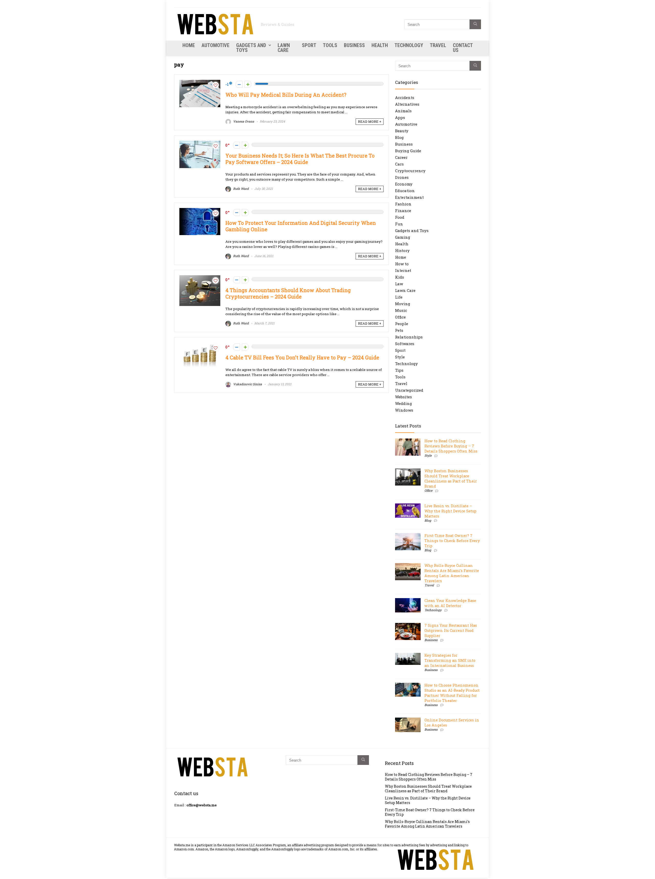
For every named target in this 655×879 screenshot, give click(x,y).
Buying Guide (408, 150)
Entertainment (409, 197)
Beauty (401, 130)
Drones (402, 177)
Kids (399, 277)
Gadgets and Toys (251, 47)
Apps (400, 117)
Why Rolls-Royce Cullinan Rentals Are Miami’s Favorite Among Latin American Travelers (451, 573)
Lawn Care (284, 47)
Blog (399, 137)
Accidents (404, 97)
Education (405, 190)
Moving (402, 303)
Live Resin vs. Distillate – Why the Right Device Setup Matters (450, 511)
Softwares (404, 343)
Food (399, 217)
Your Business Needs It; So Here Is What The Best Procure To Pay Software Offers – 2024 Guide (300, 158)
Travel (438, 45)
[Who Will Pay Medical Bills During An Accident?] (199, 82)
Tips (399, 370)
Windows (404, 410)
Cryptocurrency (410, 170)
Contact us (463, 47)
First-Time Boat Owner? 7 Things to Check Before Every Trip (452, 540)
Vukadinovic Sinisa (247, 384)
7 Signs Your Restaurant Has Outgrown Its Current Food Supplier (450, 630)
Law (399, 283)
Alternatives (407, 104)
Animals (403, 110)
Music (401, 310)
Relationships (409, 336)
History (402, 250)
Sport (309, 45)
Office (400, 317)
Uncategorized (409, 390)
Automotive (216, 45)
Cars (399, 164)
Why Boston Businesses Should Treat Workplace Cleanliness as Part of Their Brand (450, 478)
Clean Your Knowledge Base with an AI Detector (450, 603)
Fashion (403, 203)
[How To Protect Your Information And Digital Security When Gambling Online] (199, 210)
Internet (403, 270)
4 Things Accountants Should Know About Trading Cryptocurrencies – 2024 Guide (288, 293)
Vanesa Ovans (243, 121)
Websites (403, 396)
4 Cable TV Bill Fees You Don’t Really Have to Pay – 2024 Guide (302, 357)
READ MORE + (369, 121)
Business (354, 45)
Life (398, 297)
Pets (399, 330)
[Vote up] (247, 84)
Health (380, 45)
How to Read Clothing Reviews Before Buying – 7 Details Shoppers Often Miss (450, 446)
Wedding (403, 403)
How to (402, 263)
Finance (403, 210)
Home (188, 45)
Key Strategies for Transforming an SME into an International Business (449, 660)
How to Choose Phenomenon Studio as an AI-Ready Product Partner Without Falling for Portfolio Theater (452, 693)
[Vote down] (239, 84)
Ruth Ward (240, 188)
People (401, 323)
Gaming (402, 237)
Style (400, 356)
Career (401, 157)
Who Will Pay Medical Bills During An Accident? (285, 95)
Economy (403, 183)
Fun (399, 223)
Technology (409, 45)
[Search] (475, 24)
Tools (330, 45)
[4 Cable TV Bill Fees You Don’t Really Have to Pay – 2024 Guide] (199, 345)
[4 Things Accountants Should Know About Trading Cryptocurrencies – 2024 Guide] (199, 277)
